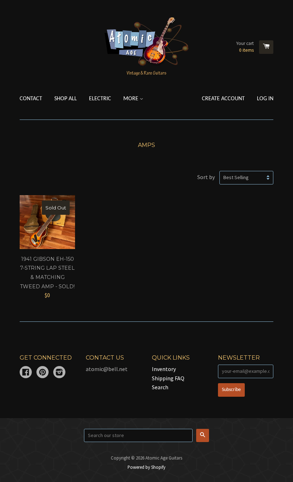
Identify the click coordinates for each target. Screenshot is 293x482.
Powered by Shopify (146, 467)
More (131, 99)
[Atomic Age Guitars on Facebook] (26, 372)
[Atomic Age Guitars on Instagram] (59, 372)
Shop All (65, 99)
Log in (265, 99)
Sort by (206, 177)
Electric (100, 99)
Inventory (164, 368)
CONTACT (31, 99)
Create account (223, 99)
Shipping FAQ (168, 378)
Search (160, 387)
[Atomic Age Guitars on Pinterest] (42, 372)
